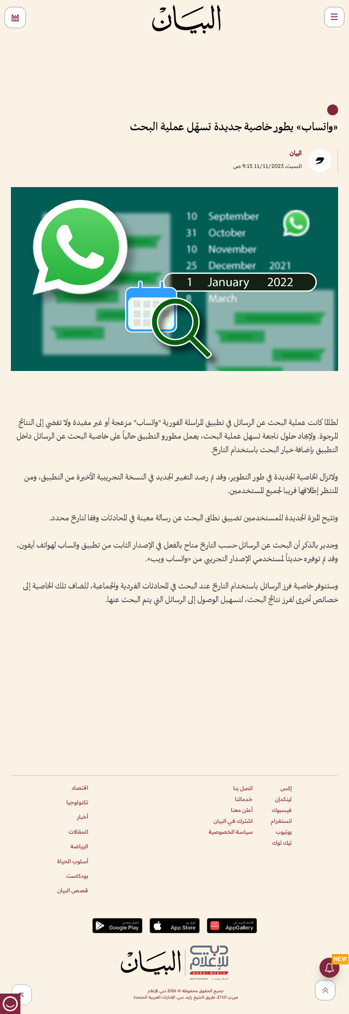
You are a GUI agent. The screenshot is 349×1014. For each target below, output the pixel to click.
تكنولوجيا (77, 802)
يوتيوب (284, 831)
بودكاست (77, 875)
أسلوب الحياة (72, 861)
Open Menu (334, 17)
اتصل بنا (243, 788)
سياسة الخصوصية (231, 831)
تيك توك (282, 842)
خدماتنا (244, 799)
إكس (286, 788)
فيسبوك (282, 809)
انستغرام (281, 820)
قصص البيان (72, 890)
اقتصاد (79, 787)
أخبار (82, 816)
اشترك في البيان (233, 820)
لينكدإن (283, 799)
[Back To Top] (325, 990)
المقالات (78, 831)
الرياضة (79, 846)
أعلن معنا (242, 809)
